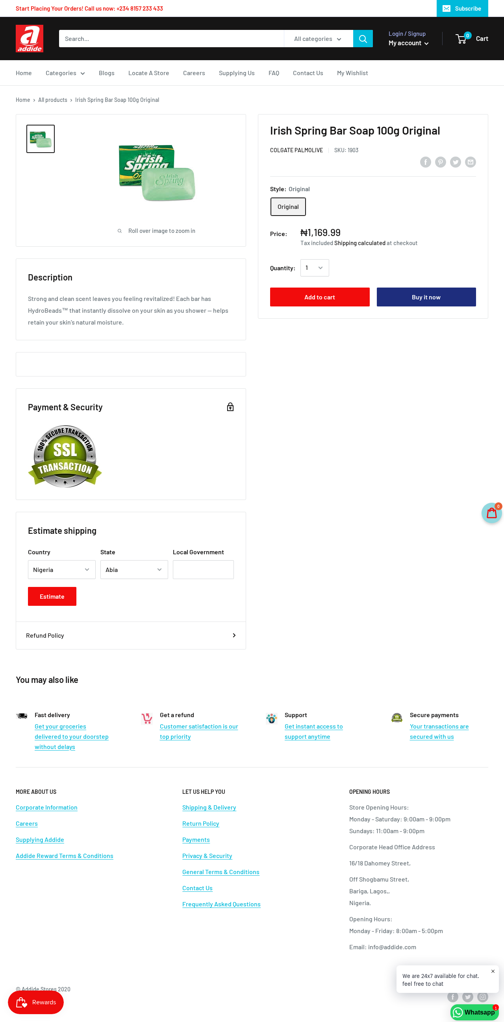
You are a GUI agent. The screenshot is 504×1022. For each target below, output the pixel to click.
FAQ (274, 72)
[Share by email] (470, 161)
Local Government (198, 551)
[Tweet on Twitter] (455, 161)
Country (39, 551)
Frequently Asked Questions (221, 904)
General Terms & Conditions (220, 871)
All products (52, 99)
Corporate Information (47, 807)
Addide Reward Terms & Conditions (64, 855)
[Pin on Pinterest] (440, 161)
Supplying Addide (40, 839)
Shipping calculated (359, 242)
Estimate (52, 596)
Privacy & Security (207, 855)
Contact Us (308, 72)
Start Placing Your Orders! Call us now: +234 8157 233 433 (89, 8)
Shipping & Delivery (209, 807)
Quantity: (283, 267)
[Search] (363, 38)
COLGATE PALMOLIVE (296, 150)
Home (24, 72)
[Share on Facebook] (425, 161)
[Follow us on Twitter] (467, 996)
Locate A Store (148, 72)
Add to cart (319, 297)
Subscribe (468, 8)
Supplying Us (237, 72)
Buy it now (426, 297)
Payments (196, 839)
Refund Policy (45, 635)
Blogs (107, 72)
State (107, 551)
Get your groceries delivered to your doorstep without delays (72, 736)
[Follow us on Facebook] (452, 996)
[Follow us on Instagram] (482, 996)
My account (405, 42)
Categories (61, 72)
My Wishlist (352, 72)
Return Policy (200, 823)
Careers (194, 72)
